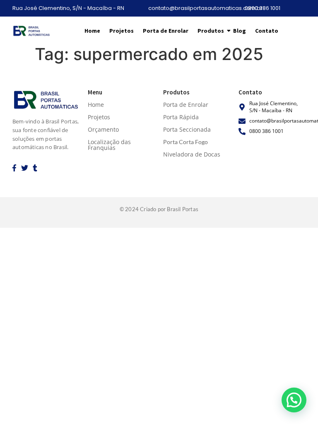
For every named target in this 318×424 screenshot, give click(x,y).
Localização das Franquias (109, 145)
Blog (239, 30)
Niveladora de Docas (191, 154)
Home (92, 30)
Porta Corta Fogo (185, 141)
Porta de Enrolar (165, 30)
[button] (294, 400)
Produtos (211, 30)
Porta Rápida (181, 117)
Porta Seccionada (187, 129)
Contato (266, 30)
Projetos (121, 30)
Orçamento (103, 129)
